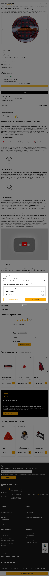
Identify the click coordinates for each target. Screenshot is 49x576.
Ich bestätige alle (35, 299)
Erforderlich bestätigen (13, 299)
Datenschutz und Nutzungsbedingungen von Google (18, 284)
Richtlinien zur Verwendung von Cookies (35, 280)
